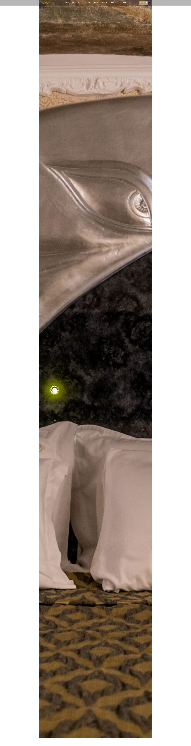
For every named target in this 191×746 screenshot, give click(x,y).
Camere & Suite (86, 2)
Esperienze (105, 2)
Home (67, 2)
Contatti (124, 2)
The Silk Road (75, 2)
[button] (40, 366)
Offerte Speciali (114, 2)
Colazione (96, 2)
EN (129, 2)
